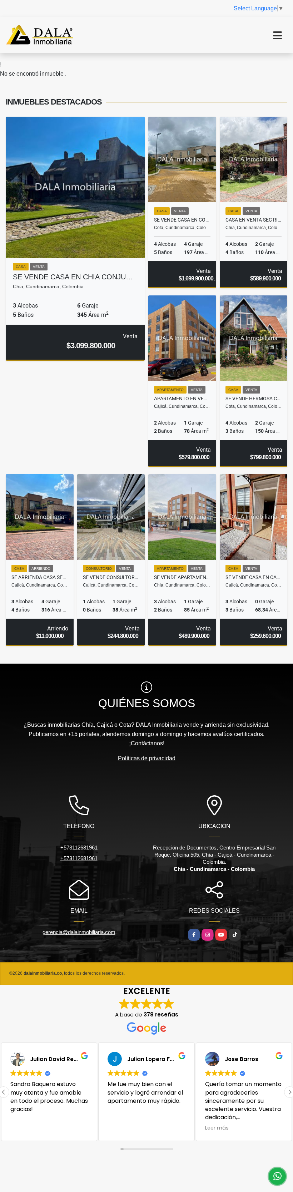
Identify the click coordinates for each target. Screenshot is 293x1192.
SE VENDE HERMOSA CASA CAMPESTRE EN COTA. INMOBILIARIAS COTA (253, 398)
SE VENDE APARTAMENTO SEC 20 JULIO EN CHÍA (182, 577)
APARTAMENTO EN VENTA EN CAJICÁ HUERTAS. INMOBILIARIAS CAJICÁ (182, 398)
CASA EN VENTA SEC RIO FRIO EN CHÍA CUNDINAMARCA (253, 220)
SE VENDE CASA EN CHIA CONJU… (73, 277)
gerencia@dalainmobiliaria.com (79, 932)
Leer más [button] (130, 1127)
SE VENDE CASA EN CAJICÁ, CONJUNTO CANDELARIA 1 (253, 577)
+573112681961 (79, 847)
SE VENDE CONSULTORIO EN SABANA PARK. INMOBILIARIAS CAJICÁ (111, 577)
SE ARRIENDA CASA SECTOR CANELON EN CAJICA (39, 577)
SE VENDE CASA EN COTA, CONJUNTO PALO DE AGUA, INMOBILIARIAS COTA (182, 220)
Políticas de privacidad (146, 758)
